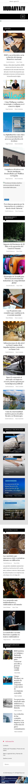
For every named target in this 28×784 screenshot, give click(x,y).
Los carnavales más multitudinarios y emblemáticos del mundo (12, 602)
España (7, 50)
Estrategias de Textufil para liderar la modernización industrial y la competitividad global (14, 280)
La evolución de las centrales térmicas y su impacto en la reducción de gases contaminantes (19, 721)
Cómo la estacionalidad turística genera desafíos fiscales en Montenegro (14, 414)
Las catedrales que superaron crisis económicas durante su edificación (13, 558)
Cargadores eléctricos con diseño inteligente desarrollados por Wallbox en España (14, 172)
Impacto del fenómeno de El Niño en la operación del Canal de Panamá (14, 246)
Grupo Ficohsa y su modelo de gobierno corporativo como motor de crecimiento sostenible (18, 684)
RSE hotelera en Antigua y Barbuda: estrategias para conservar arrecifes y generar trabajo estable (19, 660)
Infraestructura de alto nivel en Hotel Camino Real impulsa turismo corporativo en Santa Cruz (14, 346)
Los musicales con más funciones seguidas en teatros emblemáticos (11, 635)
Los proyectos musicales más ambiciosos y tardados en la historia (19, 703)
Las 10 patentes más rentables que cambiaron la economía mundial (14, 313)
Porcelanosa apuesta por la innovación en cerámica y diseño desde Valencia (14, 206)
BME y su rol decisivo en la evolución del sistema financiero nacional (14, 57)
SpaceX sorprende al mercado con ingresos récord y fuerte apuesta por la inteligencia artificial (14, 380)
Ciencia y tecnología (11, 436)
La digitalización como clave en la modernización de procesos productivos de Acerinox (14, 138)
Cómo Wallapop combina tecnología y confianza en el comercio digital (14, 104)
